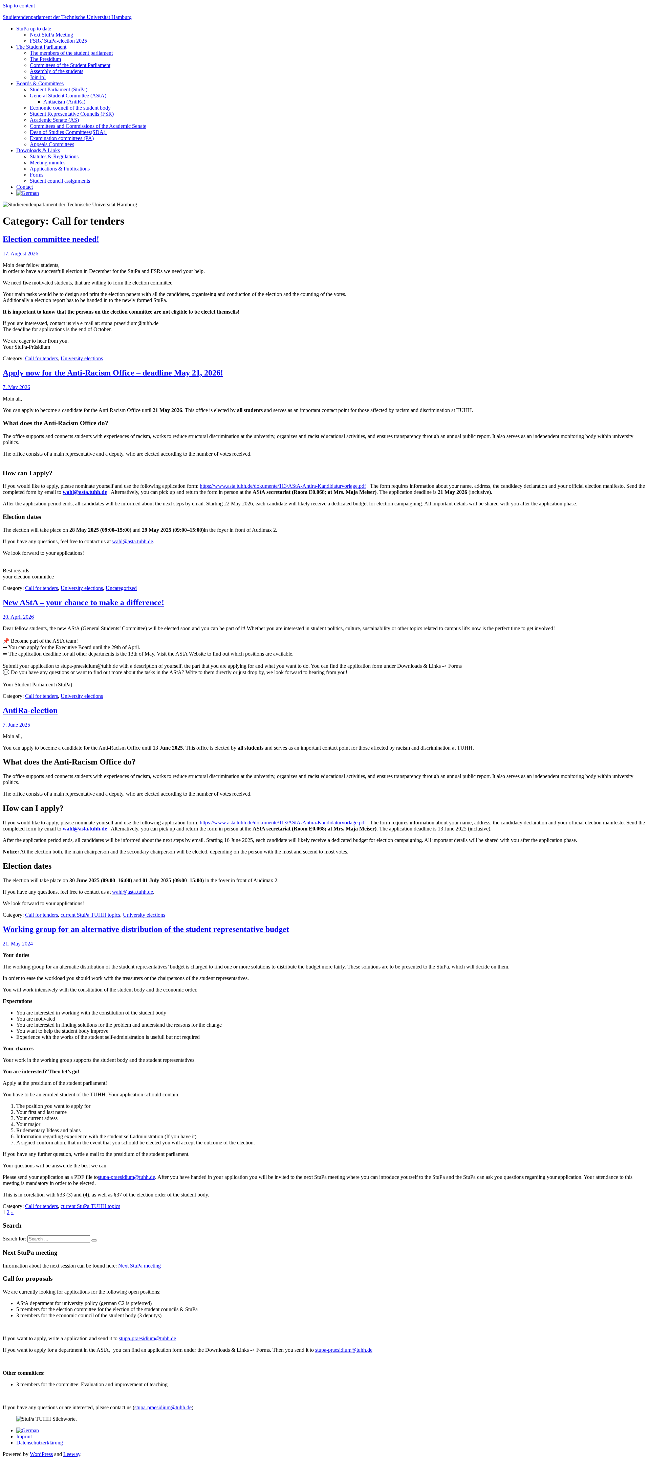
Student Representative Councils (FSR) (72, 114)
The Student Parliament (41, 47)
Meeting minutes (47, 162)
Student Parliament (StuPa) (58, 89)
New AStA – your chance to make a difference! (83, 602)
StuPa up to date (33, 28)
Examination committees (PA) (62, 138)
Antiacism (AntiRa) (64, 102)
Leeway (71, 1454)
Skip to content (19, 5)
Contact (24, 187)
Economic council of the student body (70, 108)
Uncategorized (121, 588)
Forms (36, 175)
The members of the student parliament (71, 53)
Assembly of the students (56, 71)
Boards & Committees (40, 83)
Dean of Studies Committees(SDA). (68, 132)
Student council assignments (60, 181)
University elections (82, 358)
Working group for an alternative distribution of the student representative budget (146, 929)
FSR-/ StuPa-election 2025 (58, 41)
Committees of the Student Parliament (70, 65)
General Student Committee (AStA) (68, 95)
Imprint (24, 1436)
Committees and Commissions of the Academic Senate (88, 126)
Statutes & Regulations (54, 156)
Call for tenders (41, 358)
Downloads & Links (38, 150)
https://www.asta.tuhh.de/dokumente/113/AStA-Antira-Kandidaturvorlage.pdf (283, 486)
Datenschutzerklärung (39, 1442)
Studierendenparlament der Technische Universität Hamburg (67, 17)
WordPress (41, 1454)
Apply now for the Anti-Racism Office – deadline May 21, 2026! (113, 372)
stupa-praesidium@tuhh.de (126, 1177)
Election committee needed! (51, 239)
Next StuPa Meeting (51, 35)
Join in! (38, 77)
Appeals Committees (52, 144)
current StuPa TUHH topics (90, 915)
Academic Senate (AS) (54, 120)
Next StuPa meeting (139, 1266)
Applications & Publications (60, 169)
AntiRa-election (30, 710)
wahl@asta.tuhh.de (132, 541)
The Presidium (45, 59)
